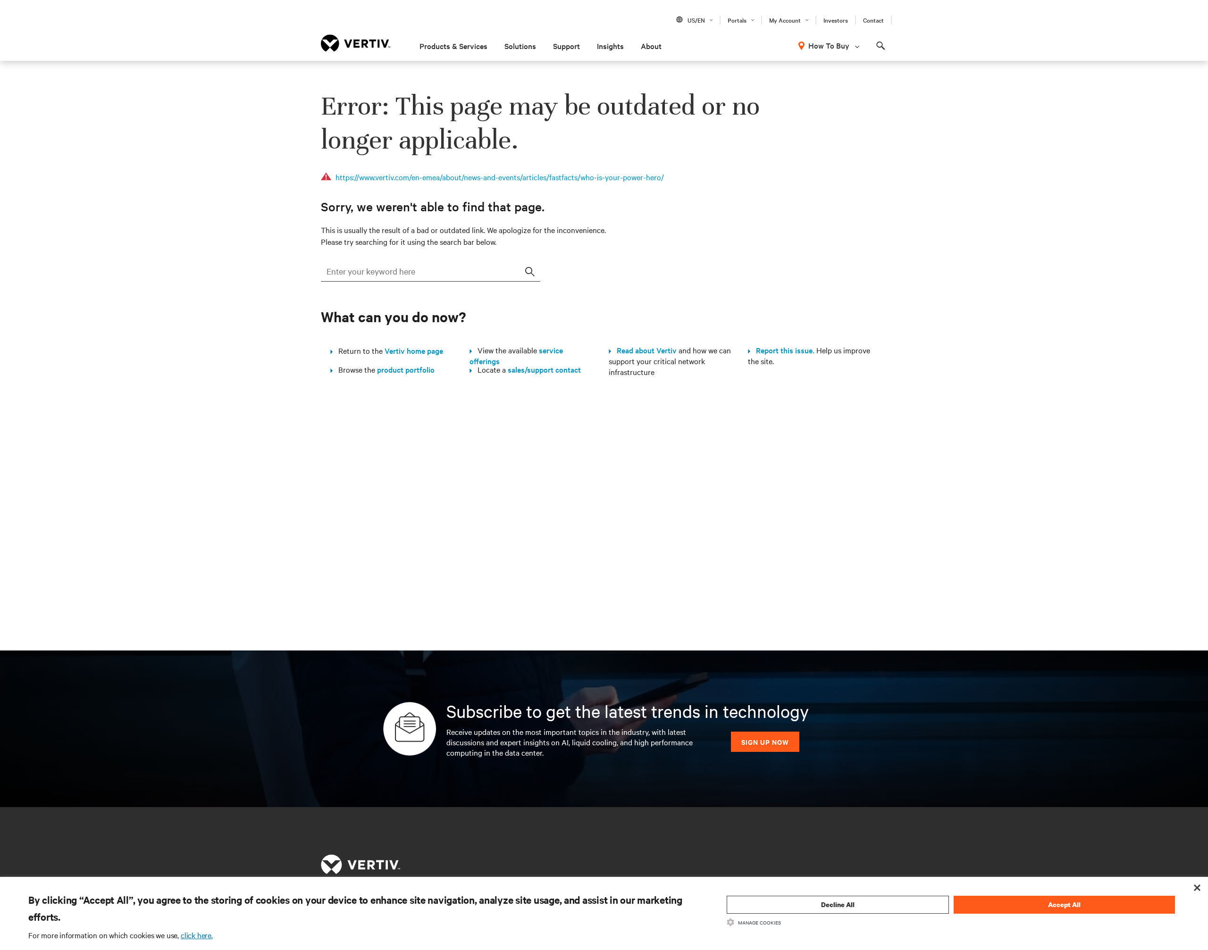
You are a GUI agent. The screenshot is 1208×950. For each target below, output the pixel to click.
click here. (197, 935)
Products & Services (453, 46)
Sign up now (765, 742)
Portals (737, 20)
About (651, 46)
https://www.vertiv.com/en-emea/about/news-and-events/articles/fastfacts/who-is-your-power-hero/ (500, 177)
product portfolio (406, 369)
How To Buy (828, 45)
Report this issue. (782, 350)
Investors (835, 20)
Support (566, 46)
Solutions (520, 46)
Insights (610, 46)
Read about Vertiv (644, 350)
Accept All (1064, 904)
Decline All (838, 904)
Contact (873, 20)
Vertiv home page (414, 350)
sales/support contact (544, 369)
